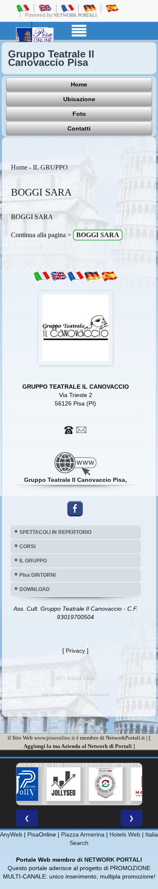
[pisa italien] (89, 7)
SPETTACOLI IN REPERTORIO (55, 532)
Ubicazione (79, 99)
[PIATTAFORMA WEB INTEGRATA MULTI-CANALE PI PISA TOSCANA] (104, 784)
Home (79, 84)
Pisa (33, 834)
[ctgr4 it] (41, 276)
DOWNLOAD (34, 589)
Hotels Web (125, 834)
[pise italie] (67, 7)
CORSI (27, 546)
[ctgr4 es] (109, 276)
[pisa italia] (22, 7)
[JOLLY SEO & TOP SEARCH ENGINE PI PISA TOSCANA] (62, 784)
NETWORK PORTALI (113, 859)
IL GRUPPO (50, 167)
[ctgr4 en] (58, 276)
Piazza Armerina (82, 834)
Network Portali (75, 15)
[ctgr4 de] (92, 276)
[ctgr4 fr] (75, 276)
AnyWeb (11, 834)
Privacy (75, 650)
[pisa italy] (45, 7)
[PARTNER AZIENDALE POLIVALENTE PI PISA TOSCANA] (20, 784)
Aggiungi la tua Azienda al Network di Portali (78, 746)
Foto (79, 113)
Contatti (79, 128)
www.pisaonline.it (54, 738)
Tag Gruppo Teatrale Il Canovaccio (75, 694)
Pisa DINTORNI (37, 575)
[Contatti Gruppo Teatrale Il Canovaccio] (75, 429)
